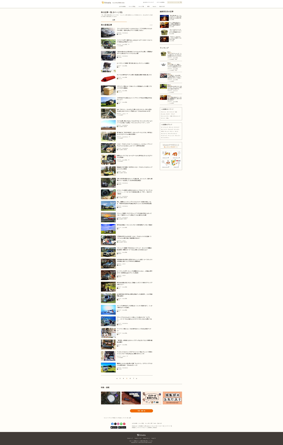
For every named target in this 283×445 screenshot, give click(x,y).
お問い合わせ (147, 426)
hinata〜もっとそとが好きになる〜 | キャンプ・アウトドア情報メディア (141, 435)
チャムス (167, 131)
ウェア (173, 114)
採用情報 (150, 427)
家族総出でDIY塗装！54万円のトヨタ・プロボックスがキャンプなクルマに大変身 (134, 168)
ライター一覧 (161, 426)
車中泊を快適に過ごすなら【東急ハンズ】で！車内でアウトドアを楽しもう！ (134, 283)
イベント (163, 118)
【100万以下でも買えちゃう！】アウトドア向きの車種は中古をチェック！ (134, 98)
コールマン (177, 129)
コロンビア (171, 129)
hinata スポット (146, 438)
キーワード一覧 (168, 426)
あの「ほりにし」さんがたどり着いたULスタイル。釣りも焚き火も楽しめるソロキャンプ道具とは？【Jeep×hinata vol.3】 (134, 110)
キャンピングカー (165, 116)
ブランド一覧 (154, 426)
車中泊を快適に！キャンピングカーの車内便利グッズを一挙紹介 (134, 225)
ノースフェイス (165, 127)
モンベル (171, 127)
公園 (171, 116)
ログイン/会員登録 (160, 2)
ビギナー (168, 114)
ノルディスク (164, 135)
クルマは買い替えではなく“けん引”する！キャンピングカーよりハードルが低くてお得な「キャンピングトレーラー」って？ (134, 121)
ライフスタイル (125, 32)
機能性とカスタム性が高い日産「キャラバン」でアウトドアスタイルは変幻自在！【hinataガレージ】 (134, 364)
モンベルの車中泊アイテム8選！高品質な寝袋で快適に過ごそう (134, 74)
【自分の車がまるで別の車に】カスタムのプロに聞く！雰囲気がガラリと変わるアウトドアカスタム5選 (134, 52)
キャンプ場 (141, 6)
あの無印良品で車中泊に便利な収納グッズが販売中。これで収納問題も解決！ (134, 295)
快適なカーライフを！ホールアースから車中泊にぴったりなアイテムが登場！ (134, 156)
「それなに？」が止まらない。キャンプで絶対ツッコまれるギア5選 (175, 38)
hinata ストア (130, 438)
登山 (168, 118)
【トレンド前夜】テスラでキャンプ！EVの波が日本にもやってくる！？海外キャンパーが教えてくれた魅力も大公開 (134, 214)
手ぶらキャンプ (177, 116)
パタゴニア (177, 127)
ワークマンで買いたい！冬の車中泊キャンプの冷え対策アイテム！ (134, 329)
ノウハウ (124, 113)
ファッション (175, 90)
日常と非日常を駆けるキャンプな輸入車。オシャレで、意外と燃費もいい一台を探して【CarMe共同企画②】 (134, 179)
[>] (136, 378)
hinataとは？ (134, 426)
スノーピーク (164, 129)
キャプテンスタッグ (173, 133)
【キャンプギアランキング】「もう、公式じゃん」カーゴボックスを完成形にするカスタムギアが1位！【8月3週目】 (175, 31)
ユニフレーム (164, 133)
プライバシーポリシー (141, 427)
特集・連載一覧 (141, 410)
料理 (148, 6)
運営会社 (155, 427)
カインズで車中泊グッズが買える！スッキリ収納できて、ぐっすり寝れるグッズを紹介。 (134, 306)
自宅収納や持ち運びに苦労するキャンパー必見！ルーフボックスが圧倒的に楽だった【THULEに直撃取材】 (134, 260)
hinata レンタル (138, 438)
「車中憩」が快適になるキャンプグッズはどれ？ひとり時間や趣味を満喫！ (134, 341)
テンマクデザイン (165, 137)
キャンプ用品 (132, 6)
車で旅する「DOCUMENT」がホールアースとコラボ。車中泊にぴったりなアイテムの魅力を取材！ (134, 133)
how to (154, 6)
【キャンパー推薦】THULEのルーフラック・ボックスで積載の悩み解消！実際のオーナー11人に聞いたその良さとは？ (134, 248)
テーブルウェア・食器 (172, 111)
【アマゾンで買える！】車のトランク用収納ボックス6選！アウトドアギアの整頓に (134, 87)
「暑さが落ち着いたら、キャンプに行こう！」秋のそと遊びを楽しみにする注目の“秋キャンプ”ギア (175, 17)
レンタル (163, 114)
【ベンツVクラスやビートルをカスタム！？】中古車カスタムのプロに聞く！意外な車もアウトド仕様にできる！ (134, 29)
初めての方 (162, 6)
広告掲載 (141, 426)
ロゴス (176, 131)
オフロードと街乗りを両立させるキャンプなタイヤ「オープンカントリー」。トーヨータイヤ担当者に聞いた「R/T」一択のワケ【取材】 (134, 192)
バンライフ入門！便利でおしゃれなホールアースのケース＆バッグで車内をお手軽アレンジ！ (134, 41)
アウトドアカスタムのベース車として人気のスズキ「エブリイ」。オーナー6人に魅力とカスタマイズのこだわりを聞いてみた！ (134, 319)
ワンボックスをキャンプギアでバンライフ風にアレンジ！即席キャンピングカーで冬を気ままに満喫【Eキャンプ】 (134, 352)
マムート (172, 131)
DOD (163, 131)
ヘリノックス (171, 135)
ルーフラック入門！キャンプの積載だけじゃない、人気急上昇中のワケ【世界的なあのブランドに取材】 (134, 271)
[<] (117, 378)
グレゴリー (178, 135)
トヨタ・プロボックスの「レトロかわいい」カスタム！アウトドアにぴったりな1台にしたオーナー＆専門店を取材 (134, 144)
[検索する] (180, 2)
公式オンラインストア (149, 2)
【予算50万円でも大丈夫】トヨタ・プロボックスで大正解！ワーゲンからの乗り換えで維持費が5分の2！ (134, 237)
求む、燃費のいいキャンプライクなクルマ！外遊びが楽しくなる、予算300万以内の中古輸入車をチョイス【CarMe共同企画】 (134, 202)
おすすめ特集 (122, 6)
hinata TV (154, 438)
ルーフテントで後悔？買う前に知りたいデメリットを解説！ (133, 63)
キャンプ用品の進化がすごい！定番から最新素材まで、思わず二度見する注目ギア (175, 24)
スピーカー (164, 111)
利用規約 (134, 427)
